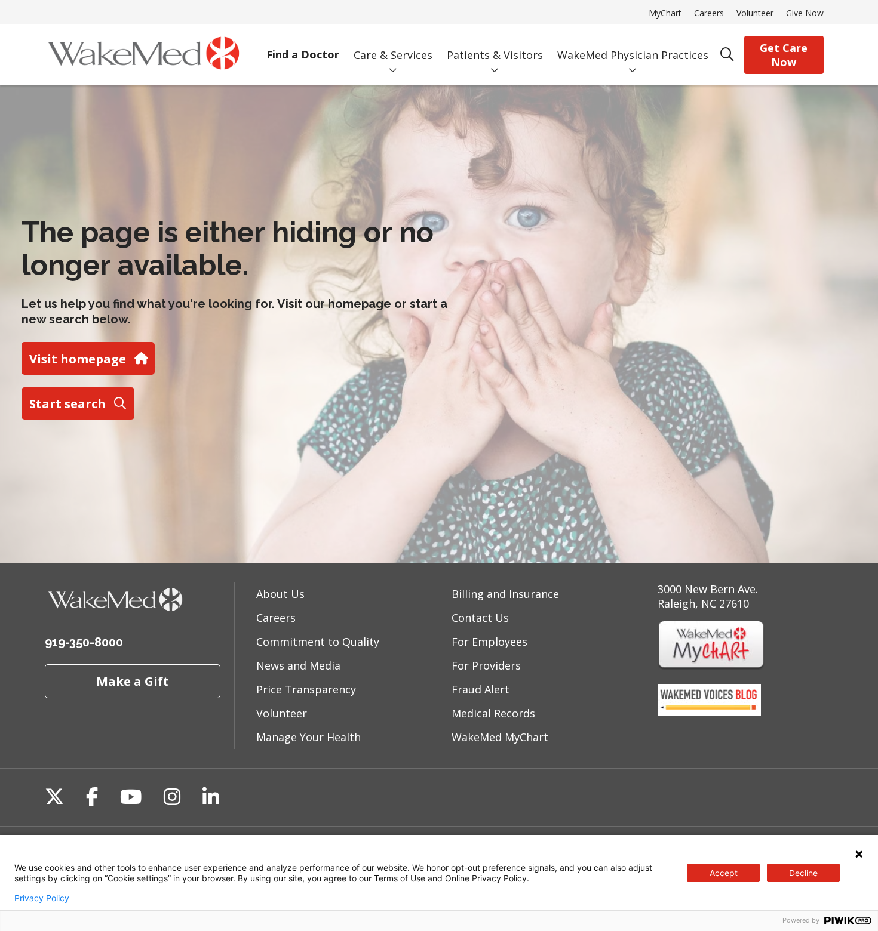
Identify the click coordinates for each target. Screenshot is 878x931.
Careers (709, 13)
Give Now (805, 13)
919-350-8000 (84, 642)
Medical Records (493, 713)
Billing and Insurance (505, 594)
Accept (724, 873)
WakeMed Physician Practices (632, 55)
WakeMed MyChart (500, 737)
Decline (803, 873)
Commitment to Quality (317, 641)
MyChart (665, 13)
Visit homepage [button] (77, 358)
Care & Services (393, 55)
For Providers (486, 665)
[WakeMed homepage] (143, 54)
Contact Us (480, 618)
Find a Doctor (302, 54)
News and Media (298, 665)
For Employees (489, 641)
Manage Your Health (308, 737)
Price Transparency (306, 689)
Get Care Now (784, 55)
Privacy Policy (41, 898)
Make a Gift (132, 681)
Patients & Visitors (495, 55)
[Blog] (709, 711)
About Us (280, 594)
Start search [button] (67, 403)
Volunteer (754, 13)
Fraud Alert (480, 689)
